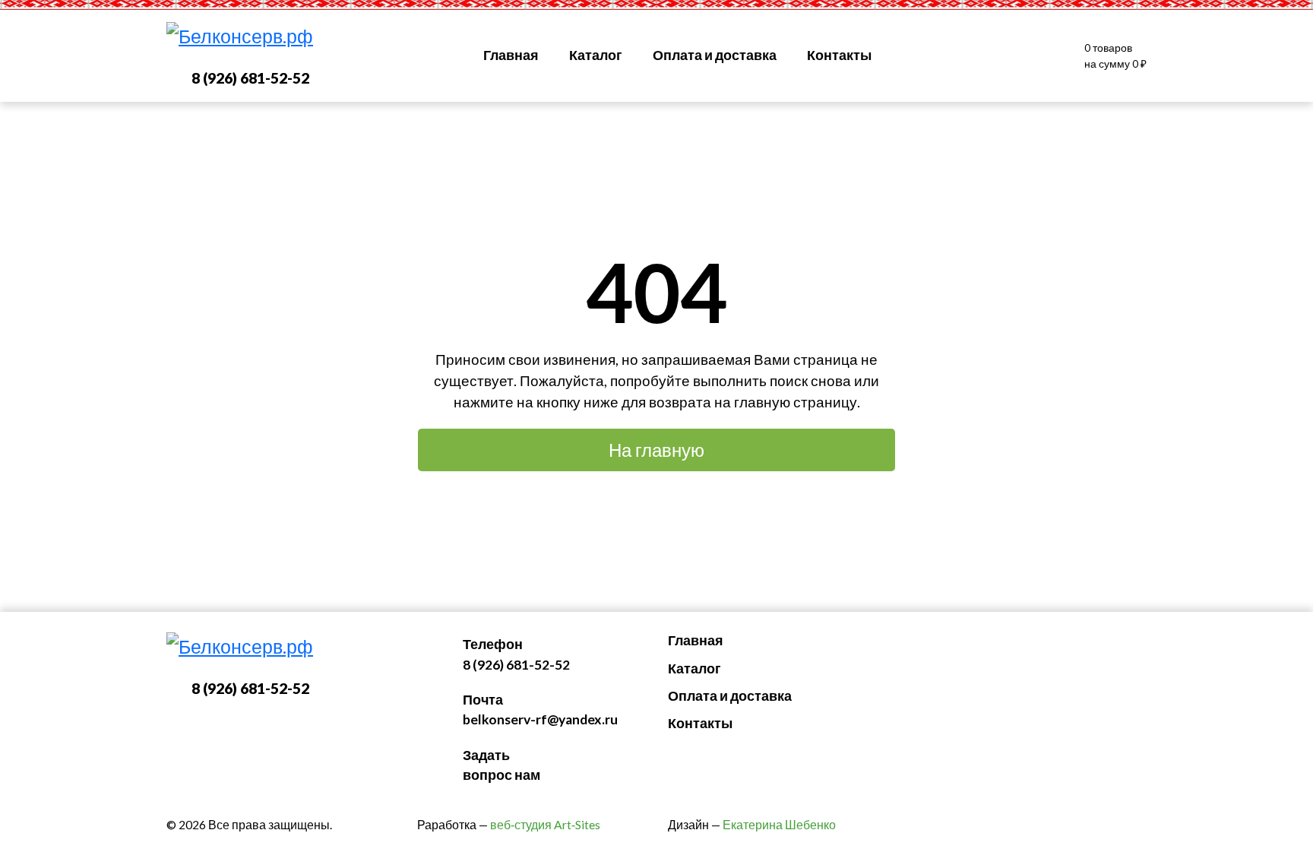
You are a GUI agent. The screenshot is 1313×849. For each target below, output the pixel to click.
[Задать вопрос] (924, 56)
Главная (511, 55)
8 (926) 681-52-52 (250, 78)
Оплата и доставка (715, 55)
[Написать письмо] (955, 56)
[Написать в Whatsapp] (1016, 56)
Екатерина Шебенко (779, 825)
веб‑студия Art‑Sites (545, 825)
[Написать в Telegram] (985, 56)
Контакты (839, 55)
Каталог (595, 55)
